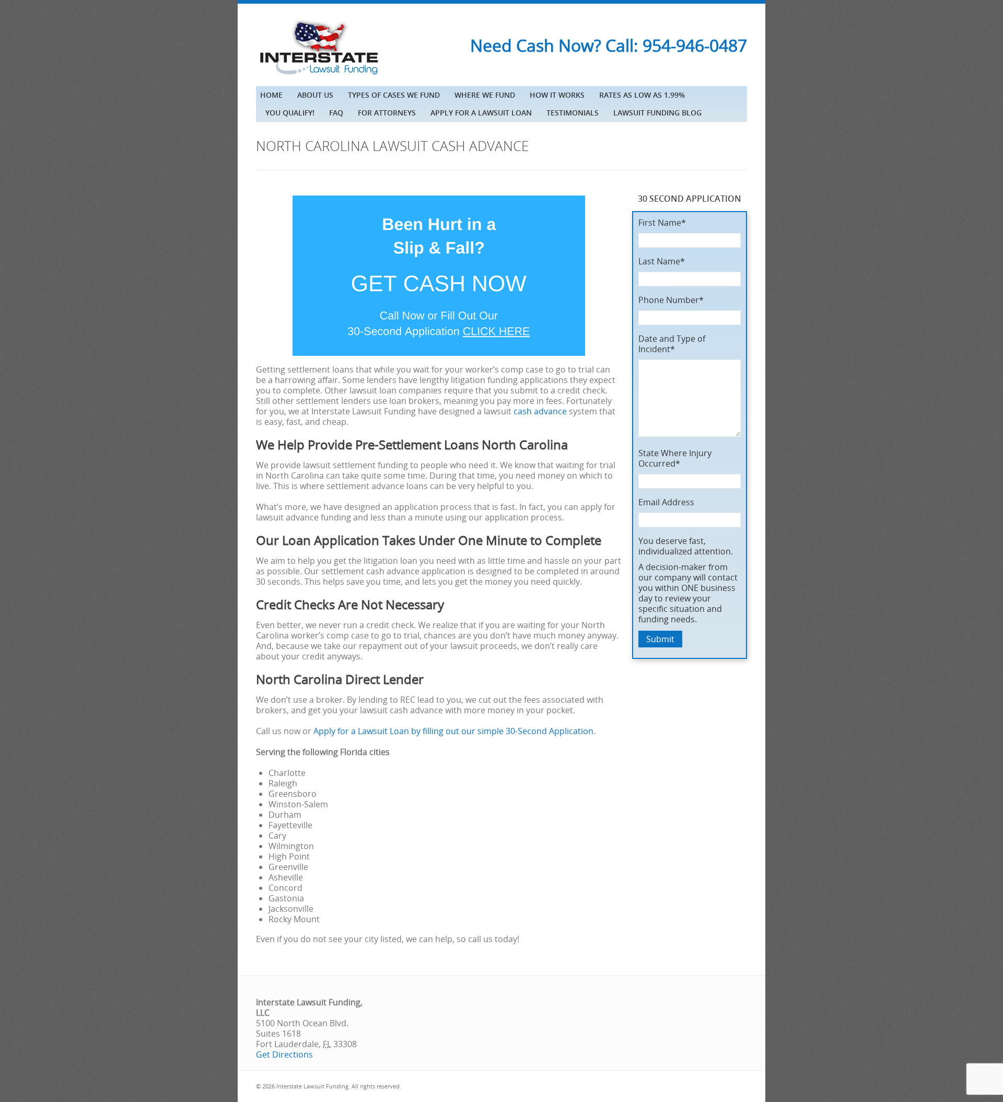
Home (271, 95)
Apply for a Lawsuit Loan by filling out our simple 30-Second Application (453, 731)
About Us (315, 95)
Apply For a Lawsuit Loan (481, 113)
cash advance (540, 411)
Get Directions (284, 1054)
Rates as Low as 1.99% (642, 95)
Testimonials (572, 113)
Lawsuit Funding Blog (657, 113)
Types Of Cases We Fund (394, 95)
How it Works (557, 95)
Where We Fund (484, 95)
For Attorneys (387, 113)
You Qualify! (289, 113)
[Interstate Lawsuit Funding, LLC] (318, 76)
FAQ (336, 113)
